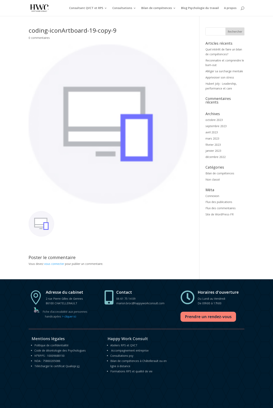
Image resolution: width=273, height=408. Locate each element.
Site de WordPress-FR (219, 214)
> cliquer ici (69, 316)
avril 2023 (211, 132)
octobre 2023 (214, 120)
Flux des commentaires (220, 208)
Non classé (212, 179)
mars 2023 (212, 138)
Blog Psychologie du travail (200, 8)
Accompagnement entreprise (130, 350)
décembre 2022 (215, 157)
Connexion (212, 196)
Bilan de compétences (156, 8)
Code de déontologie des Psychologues (60, 350)
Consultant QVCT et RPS (86, 8)
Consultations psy (121, 356)
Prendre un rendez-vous (208, 316)
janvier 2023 (213, 151)
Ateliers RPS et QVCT (123, 345)
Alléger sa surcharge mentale (224, 71)
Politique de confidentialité (51, 345)
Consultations (122, 8)
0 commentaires (39, 38)
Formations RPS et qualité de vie (131, 371)
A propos (230, 8)
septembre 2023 (216, 126)
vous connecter (54, 264)
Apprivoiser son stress (219, 77)
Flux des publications (218, 202)
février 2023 (213, 145)
